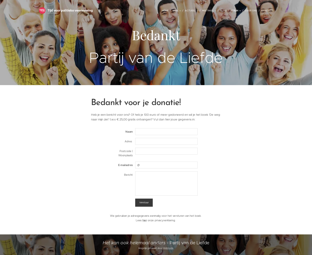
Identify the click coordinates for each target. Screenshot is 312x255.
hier (145, 220)
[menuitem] (166, 10)
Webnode (168, 248)
